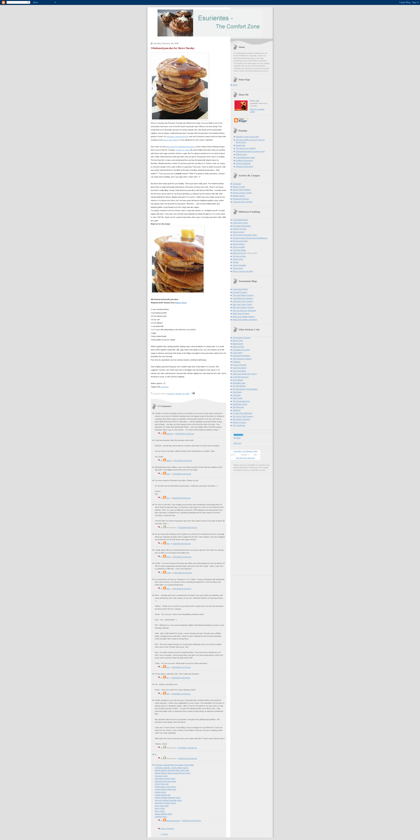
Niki (167, 667)
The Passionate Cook (241, 401)
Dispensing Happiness (242, 356)
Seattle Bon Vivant (240, 404)
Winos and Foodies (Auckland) (245, 320)
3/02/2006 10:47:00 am (181, 667)
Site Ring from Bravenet (245, 458)
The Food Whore (239, 371)
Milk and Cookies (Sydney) (243, 307)
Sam (168, 474)
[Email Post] (193, 394)
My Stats (237, 438)
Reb (168, 544)
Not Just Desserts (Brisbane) (244, 310)
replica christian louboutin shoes (167, 798)
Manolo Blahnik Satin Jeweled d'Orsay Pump (172, 773)
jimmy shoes (160, 811)
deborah (169, 434)
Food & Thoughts (239, 365)
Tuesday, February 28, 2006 (178, 394)
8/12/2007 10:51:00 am (188, 748)
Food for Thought (239, 229)
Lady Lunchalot (239, 247)
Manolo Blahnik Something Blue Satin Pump (172, 770)
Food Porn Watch (240, 368)
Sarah (168, 461)
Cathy (168, 573)
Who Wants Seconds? (241, 419)
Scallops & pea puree (244, 160)
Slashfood (237, 410)
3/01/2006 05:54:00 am (181, 498)
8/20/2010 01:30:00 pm (192, 821)
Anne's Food (238, 341)
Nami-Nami (237, 392)
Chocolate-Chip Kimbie (242, 226)
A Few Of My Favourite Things (245, 235)
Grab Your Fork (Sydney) (243, 301)
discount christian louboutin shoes (168, 800)
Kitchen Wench (239, 244)
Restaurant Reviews (241, 199)
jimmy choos (160, 808)
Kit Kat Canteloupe (243, 163)
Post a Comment (167, 829)
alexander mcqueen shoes (165, 803)
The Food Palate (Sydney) (243, 295)
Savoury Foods (239, 187)
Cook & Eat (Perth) (240, 289)
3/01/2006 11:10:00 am (182, 557)
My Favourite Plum (240, 241)
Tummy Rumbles (239, 265)
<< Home (164, 834)
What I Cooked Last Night (243, 271)
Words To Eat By (239, 422)
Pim (167, 498)
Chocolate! (237, 184)
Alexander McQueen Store (165, 781)
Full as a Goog (238, 232)
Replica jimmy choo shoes (165, 787)
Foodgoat (236, 362)
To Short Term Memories (242, 413)
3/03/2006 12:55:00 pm (181, 694)
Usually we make (182, 150)
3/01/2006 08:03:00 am (188, 528)
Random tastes (239, 196)
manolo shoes (160, 792)
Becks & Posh (238, 347)
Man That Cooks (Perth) (242, 304)
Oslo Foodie (237, 398)
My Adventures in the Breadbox (245, 389)
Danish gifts (240, 145)
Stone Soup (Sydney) (241, 313)
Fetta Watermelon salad (245, 157)
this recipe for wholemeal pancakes (181, 147)
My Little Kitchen (239, 386)
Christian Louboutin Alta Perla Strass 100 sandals (174, 765)
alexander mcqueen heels (165, 778)
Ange (168, 557)
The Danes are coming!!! (246, 148)
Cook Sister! (237, 353)
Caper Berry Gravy (240, 223)
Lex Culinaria (238, 380)
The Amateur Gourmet (241, 338)
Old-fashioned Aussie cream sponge (250, 151)
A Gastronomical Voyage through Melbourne (250, 238)
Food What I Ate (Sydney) (243, 298)
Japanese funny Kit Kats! (242, 202)
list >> (233, 455)
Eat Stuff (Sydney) (240, 292)
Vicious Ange (238, 268)
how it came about (170, 140)
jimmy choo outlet (162, 806)
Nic (167, 678)
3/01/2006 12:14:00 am (185, 434)
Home (235, 85)
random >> (245, 455)
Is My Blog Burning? (241, 377)
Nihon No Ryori (239, 253)
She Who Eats (238, 407)
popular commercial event (178, 136)
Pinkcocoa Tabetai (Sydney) (244, 317)
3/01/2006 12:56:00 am (183, 461)
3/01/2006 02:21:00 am (182, 474)
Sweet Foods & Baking (242, 190)
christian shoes (161, 817)
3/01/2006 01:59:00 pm (183, 573)
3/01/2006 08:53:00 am (182, 544)
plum (168, 589)
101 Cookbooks (239, 425)
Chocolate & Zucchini (241, 350)
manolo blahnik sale (162, 795)
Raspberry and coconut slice (247, 137)
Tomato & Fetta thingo (244, 166)
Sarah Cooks (238, 259)
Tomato (236, 262)
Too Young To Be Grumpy (243, 416)
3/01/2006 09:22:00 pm (182, 589)
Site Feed (237, 443)
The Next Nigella (239, 250)
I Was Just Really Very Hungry (245, 374)
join (255, 455)
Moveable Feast (239, 383)
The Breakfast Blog (240, 220)
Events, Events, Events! (242, 193)
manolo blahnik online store (165, 789)
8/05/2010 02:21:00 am (188, 758)
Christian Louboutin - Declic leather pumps (172, 768)
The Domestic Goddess (242, 359)
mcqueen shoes (161, 776)
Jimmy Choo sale (162, 784)
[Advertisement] (243, 523)
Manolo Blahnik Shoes (163, 814)
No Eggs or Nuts (239, 256)
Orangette (237, 395)
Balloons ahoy (241, 154)
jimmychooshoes (173, 821)
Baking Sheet (238, 344)
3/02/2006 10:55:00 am (181, 678)
